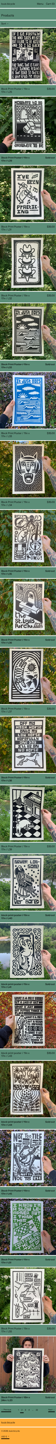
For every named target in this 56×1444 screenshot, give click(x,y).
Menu (40, 3)
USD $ (4, 1436)
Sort (3, 23)
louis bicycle (8, 3)
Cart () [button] (50, 3)
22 (37, 1410)
